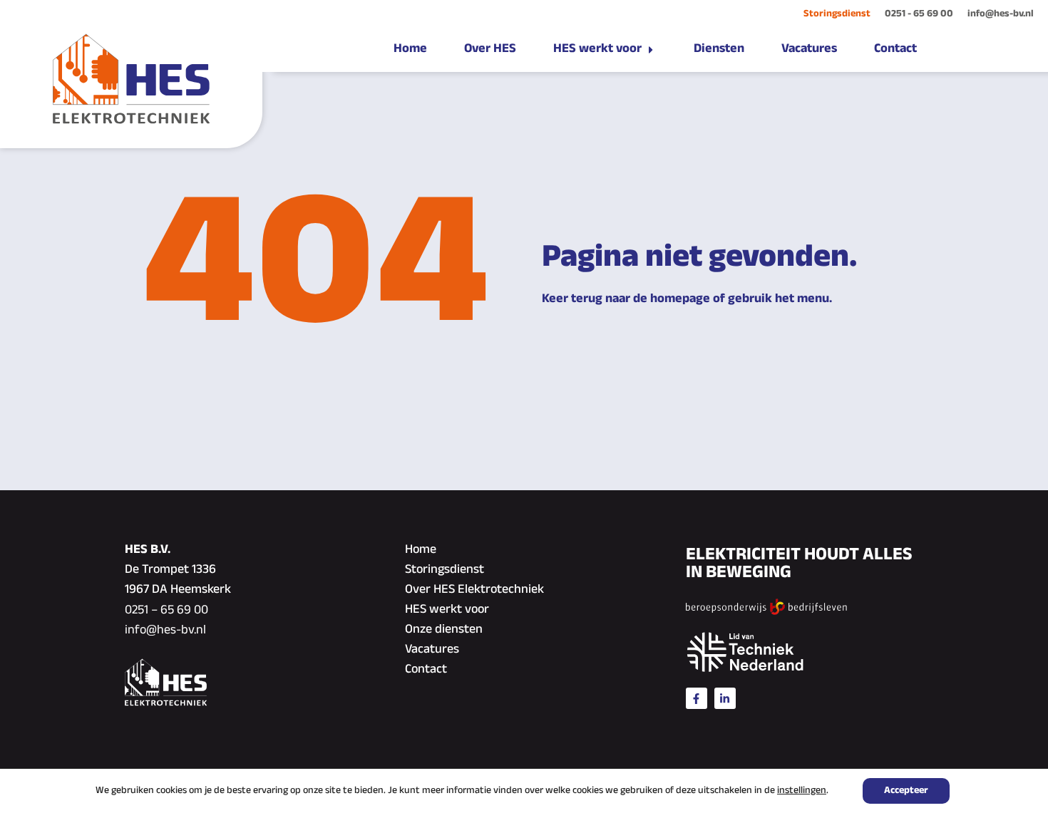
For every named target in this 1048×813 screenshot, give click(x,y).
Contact (426, 670)
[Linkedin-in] (725, 698)
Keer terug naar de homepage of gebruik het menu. (687, 299)
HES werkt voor (447, 610)
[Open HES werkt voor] (651, 49)
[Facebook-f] (696, 698)
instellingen (801, 790)
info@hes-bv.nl (1000, 13)
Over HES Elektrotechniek (474, 590)
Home (420, 550)
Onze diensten (444, 630)
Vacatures (432, 650)
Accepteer (906, 790)
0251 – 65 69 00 (166, 611)
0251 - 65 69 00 (919, 13)
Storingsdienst (836, 13)
